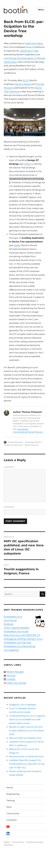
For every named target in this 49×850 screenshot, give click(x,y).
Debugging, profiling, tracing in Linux (23, 639)
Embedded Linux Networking (19, 646)
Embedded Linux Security (17, 642)
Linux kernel (10, 620)
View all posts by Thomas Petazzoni (28, 432)
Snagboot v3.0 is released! (22, 704)
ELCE (26, 80)
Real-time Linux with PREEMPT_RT (22, 635)
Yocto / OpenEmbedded (16, 628)
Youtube (10, 675)
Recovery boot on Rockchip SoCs (26, 756)
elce (37, 445)
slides (27, 164)
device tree (29, 445)
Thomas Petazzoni (15, 442)
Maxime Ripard (23, 84)
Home (9, 787)
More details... (23, 429)
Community (12, 813)
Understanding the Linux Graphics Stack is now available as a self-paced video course (27, 719)
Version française (15, 672)
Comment (9, 467)
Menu (41, 10)
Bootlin (7, 842)
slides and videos (34, 43)
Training (10, 800)
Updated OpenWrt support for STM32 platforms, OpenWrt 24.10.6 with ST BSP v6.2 (27, 764)
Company (11, 820)
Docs (9, 807)
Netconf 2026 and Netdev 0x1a (25, 738)
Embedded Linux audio (16, 631)
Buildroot (9, 624)
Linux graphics (11, 650)
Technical (18, 445)
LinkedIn (11, 679)
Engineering (12, 794)
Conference (9, 445)
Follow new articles (16, 683)
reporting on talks (29, 51)
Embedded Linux (13, 616)
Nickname (9, 507)
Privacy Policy (18, 842)
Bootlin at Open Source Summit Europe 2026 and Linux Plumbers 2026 (26, 731)
